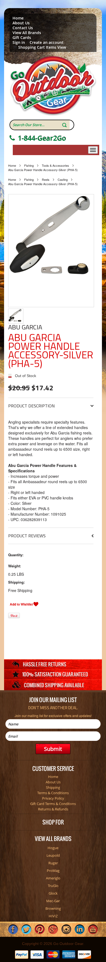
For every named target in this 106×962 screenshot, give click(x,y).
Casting (63, 179)
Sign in (19, 42)
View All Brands (27, 33)
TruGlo (53, 885)
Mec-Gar (53, 900)
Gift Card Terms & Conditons (53, 803)
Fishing (29, 165)
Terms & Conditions (53, 792)
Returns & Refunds (53, 809)
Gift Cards (22, 38)
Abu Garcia (25, 327)
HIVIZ (53, 916)
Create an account (47, 42)
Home (18, 18)
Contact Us (23, 28)
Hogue (53, 847)
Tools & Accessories (55, 165)
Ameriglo (53, 878)
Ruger (53, 862)
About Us (21, 23)
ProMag (53, 870)
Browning (53, 908)
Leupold (53, 855)
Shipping (53, 787)
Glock (53, 893)
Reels (45, 179)
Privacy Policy (53, 798)
